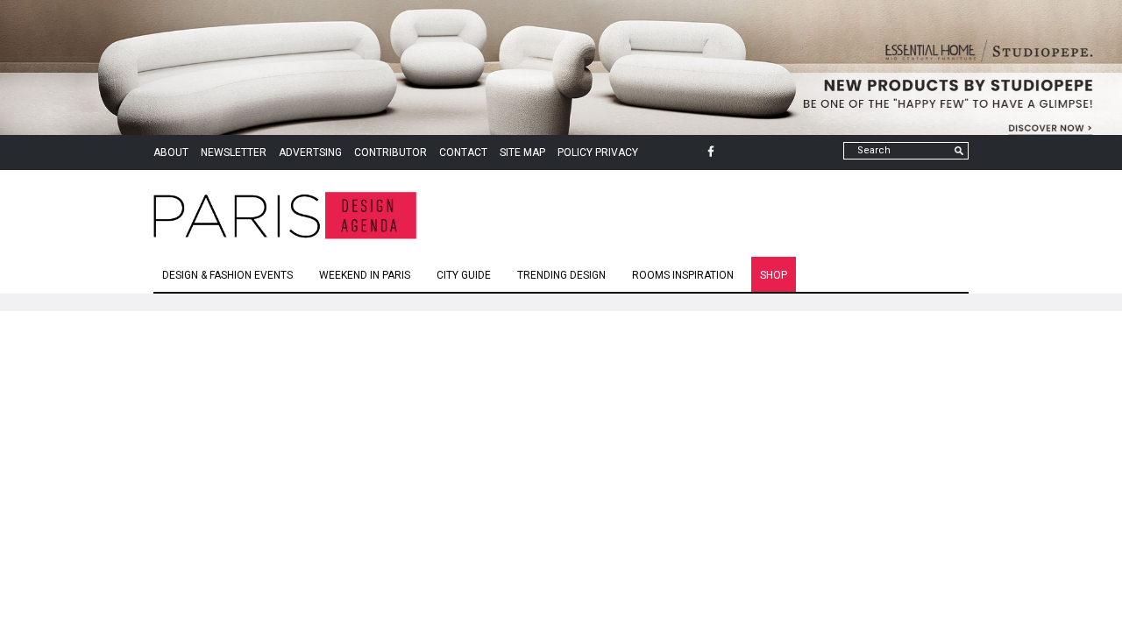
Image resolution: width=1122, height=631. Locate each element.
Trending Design (561, 275)
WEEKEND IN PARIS (364, 275)
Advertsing (310, 152)
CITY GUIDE (464, 275)
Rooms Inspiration (683, 275)
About (170, 152)
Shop (773, 275)
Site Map (522, 152)
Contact (463, 152)
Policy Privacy (597, 152)
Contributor (390, 152)
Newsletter (233, 152)
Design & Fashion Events (227, 275)
